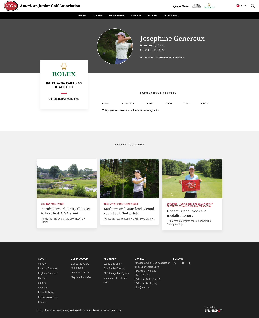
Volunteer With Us (80, 272)
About (42, 259)
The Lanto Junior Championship (121, 204)
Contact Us (116, 310)
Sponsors (43, 287)
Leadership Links (113, 263)
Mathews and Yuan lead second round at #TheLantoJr (129, 211)
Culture (42, 282)
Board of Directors (47, 268)
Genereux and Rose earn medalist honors (186, 213)
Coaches (97, 15)
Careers (42, 278)
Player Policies (46, 292)
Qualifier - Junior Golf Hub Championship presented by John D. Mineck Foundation (190, 205)
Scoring (152, 15)
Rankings (136, 15)
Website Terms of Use (87, 310)
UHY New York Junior (52, 204)
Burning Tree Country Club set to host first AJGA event (65, 211)
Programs (110, 259)
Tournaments (116, 15)
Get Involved (171, 15)
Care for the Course (114, 268)
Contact (42, 263)
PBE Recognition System (117, 273)
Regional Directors (47, 273)
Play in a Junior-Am (81, 277)
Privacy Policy (69, 310)
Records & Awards (47, 297)
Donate (42, 302)
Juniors (81, 15)
